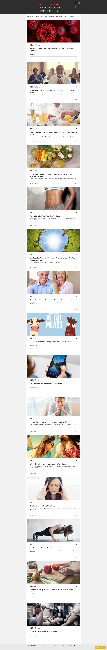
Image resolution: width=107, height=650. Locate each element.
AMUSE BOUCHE (33, 645)
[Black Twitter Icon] (76, 3)
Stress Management (59, 16)
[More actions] (77, 45)
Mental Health (72, 16)
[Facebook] (79, 3)
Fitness (46, 16)
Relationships (51, 16)
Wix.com (45, 645)
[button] (78, 16)
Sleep (66, 16)
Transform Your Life (30, 16)
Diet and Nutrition (39, 16)
